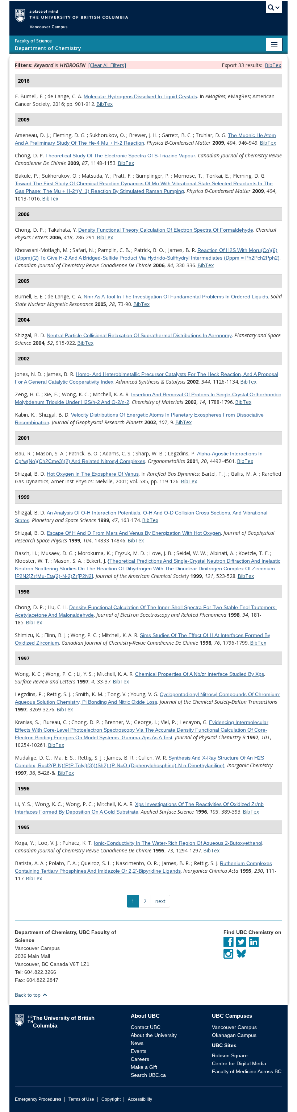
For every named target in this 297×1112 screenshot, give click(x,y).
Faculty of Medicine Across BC (246, 1071)
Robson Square (230, 1055)
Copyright (111, 1099)
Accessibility (140, 1099)
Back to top (28, 995)
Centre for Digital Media (239, 1063)
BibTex (273, 65)
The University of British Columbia (159, 15)
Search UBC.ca (148, 1075)
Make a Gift (144, 1067)
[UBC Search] (274, 9)
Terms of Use (81, 1099)
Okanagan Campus (234, 1035)
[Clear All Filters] (107, 65)
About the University (154, 1035)
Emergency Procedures (38, 1099)
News (137, 1043)
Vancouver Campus (234, 1027)
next (160, 901)
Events (138, 1051)
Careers (140, 1059)
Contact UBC (145, 1027)
